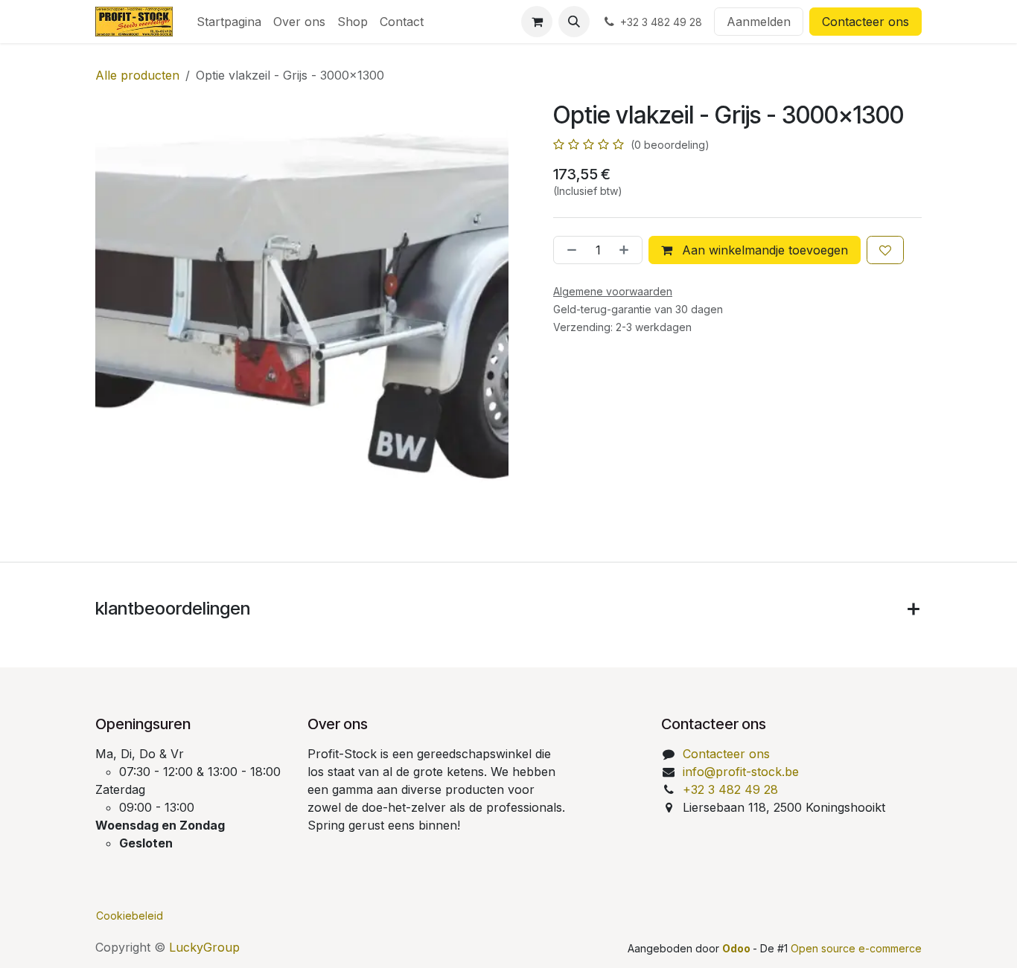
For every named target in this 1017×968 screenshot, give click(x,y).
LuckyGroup (204, 947)
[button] (574, 21)
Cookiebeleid (129, 915)
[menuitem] (229, 21)
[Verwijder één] (569, 250)
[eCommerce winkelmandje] (536, 21)
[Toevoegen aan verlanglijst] (885, 250)
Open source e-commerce (856, 948)
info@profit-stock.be (741, 771)
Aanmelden (759, 21)
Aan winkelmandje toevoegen (763, 250)
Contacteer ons (865, 21)
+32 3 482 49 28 (730, 789)
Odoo (737, 948)
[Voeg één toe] (627, 250)
